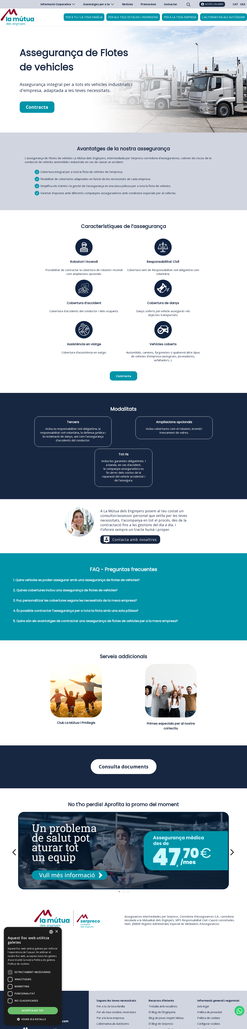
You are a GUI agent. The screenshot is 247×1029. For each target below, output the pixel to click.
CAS (242, 4)
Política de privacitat (209, 1012)
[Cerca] (188, 4)
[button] (33, 1019)
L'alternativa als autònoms (223, 17)
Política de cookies (208, 1018)
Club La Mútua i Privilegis (76, 723)
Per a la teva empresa (180, 17)
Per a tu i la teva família (84, 17)
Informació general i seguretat (218, 1000)
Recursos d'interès (161, 1000)
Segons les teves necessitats (116, 1000)
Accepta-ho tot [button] (33, 1010)
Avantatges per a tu (96, 4)
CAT (235, 4)
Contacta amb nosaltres (134, 539)
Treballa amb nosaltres (163, 1006)
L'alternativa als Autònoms (112, 1024)
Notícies (127, 4)
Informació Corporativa (56, 4)
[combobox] (51, 932)
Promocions (148, 4)
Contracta (37, 107)
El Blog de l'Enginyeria (162, 1012)
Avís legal (203, 1006)
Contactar (170, 4)
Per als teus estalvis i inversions (133, 17)
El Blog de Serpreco (161, 1024)
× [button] (56, 931)
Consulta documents (123, 766)
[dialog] (33, 976)
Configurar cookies (208, 1024)
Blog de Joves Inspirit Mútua (166, 1018)
